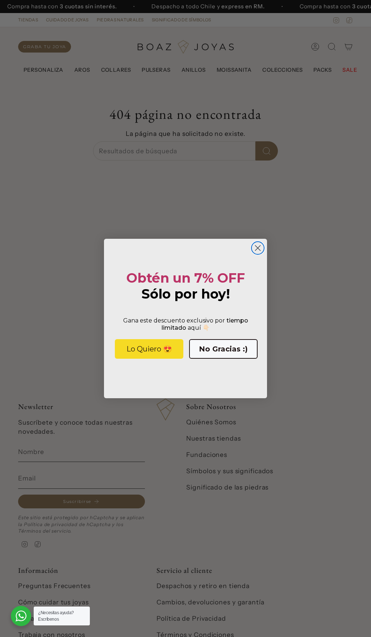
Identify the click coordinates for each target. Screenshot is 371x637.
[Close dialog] (257, 248)
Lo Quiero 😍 (149, 349)
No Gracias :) (223, 349)
